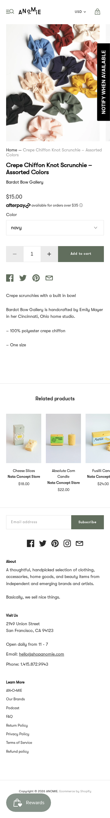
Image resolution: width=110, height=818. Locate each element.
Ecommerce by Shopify (75, 791)
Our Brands (15, 699)
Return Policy (17, 725)
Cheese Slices (24, 471)
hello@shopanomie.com (41, 654)
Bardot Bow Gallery (24, 182)
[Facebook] (30, 544)
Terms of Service (19, 742)
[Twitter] (42, 544)
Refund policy (17, 751)
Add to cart (81, 254)
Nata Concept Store (24, 476)
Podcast (12, 708)
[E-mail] (79, 544)
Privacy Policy (17, 734)
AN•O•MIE (14, 690)
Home (11, 149)
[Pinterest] (55, 544)
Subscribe (88, 522)
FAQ (9, 716)
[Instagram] (67, 544)
